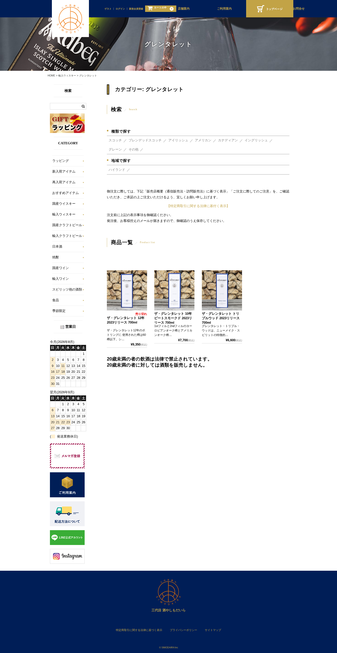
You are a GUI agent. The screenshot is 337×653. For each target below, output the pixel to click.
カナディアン (228, 140)
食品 (55, 300)
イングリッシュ (256, 140)
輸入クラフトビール (67, 236)
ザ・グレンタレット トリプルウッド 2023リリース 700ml (221, 318)
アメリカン (203, 140)
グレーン (115, 149)
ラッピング (60, 161)
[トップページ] (269, 8)
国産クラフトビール (67, 225)
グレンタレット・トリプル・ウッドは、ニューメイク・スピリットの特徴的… (221, 330)
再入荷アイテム (63, 182)
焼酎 (55, 257)
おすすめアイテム (65, 193)
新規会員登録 (136, 9)
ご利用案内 (224, 8)
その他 (133, 149)
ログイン (120, 9)
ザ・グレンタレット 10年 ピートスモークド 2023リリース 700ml (173, 318)
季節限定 (59, 311)
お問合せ (299, 8)
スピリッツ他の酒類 (67, 289)
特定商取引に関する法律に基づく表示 (139, 630)
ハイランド (117, 170)
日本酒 (57, 246)
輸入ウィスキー (63, 214)
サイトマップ (213, 630)
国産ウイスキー (63, 204)
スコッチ (115, 140)
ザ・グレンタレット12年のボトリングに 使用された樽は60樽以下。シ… (126, 335)
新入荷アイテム (63, 171)
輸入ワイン (60, 279)
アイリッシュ (178, 140)
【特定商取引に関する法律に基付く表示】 (198, 206)
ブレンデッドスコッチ (145, 140)
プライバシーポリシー (183, 630)
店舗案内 (184, 8)
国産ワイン (60, 268)
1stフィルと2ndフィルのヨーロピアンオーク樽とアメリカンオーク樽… (173, 330)
